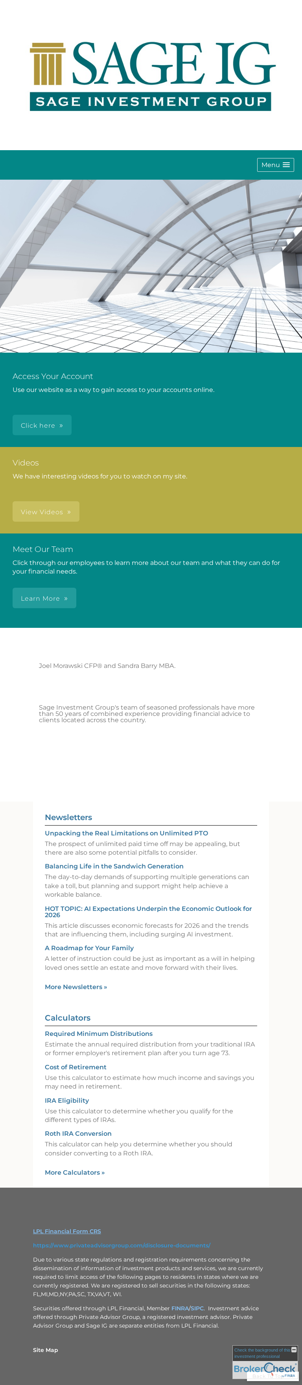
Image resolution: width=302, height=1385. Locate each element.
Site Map (45, 1350)
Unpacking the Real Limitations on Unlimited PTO (126, 833)
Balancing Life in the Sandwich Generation (114, 866)
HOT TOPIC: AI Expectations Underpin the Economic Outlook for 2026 (148, 912)
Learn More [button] (40, 598)
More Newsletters (76, 987)
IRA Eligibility (67, 1100)
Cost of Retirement (76, 1067)
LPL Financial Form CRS (67, 1231)
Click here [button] (38, 425)
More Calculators (75, 1172)
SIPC (197, 1308)
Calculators (67, 1018)
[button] (275, 165)
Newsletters (68, 817)
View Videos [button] (42, 512)
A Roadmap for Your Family (89, 948)
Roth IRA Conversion (78, 1133)
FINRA (180, 1308)
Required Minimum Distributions (99, 1033)
